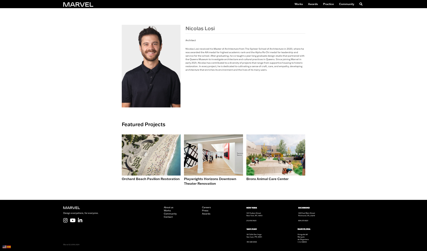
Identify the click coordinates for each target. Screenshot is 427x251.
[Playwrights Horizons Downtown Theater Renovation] (213, 160)
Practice (328, 4)
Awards (313, 4)
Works (299, 4)
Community (346, 4)
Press (205, 210)
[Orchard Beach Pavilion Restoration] (151, 160)
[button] (360, 4)
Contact (168, 216)
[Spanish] (9, 246)
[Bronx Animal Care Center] (275, 160)
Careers (206, 207)
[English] (5, 246)
